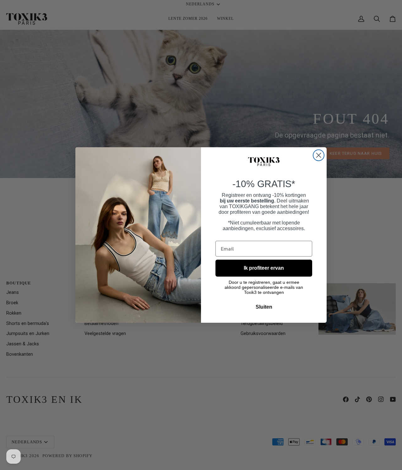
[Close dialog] (318, 155)
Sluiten (264, 307)
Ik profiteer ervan (264, 268)
